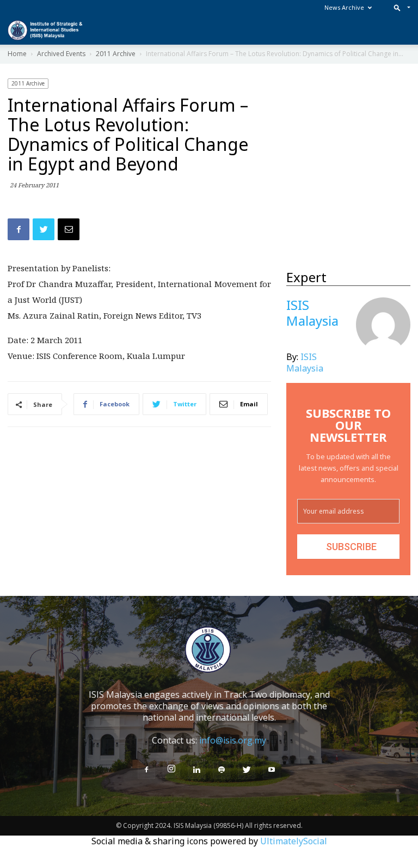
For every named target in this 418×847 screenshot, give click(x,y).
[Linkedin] (196, 770)
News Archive (344, 7)
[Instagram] (171, 769)
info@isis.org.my (232, 740)
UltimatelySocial (293, 841)
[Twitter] (246, 770)
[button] (399, 7)
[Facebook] (146, 770)
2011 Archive (28, 83)
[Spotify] (221, 770)
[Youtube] (271, 770)
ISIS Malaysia (304, 362)
